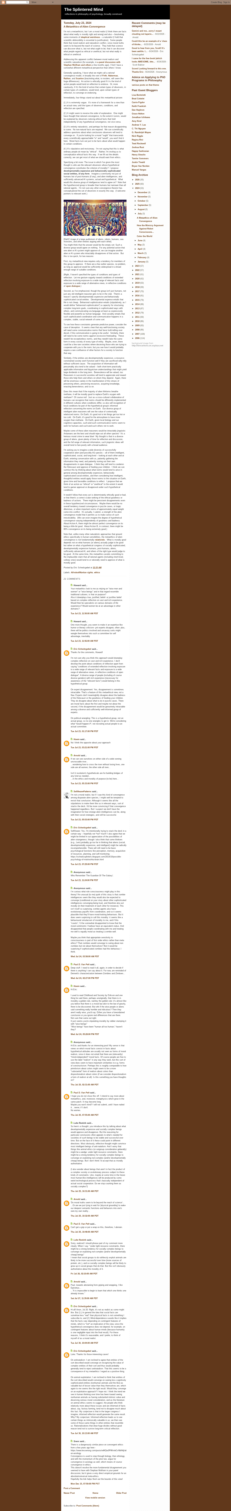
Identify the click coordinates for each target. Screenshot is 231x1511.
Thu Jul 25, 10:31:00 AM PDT (85, 1191)
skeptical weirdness (90, 37)
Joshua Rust (138, 147)
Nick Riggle (137, 136)
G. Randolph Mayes (141, 132)
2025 (137, 184)
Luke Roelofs (80, 1240)
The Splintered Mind (83, 9)
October (142, 201)
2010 (137, 321)
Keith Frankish (139, 106)
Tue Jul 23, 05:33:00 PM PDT (84, 783)
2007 (137, 334)
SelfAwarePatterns (82, 791)
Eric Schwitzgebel (82, 649)
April (140, 249)
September (143, 205)
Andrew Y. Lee (139, 125)
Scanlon (80, 78)
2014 (137, 304)
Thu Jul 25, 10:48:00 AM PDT (85, 1232)
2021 (137, 274)
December (143, 192)
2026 (137, 179)
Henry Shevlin (139, 155)
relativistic (100, 540)
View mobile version (95, 1498)
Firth (104, 75)
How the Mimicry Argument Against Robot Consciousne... (150, 228)
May (140, 245)
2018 (137, 287)
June (140, 240)
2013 (137, 308)
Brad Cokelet (138, 98)
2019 (137, 283)
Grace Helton (138, 113)
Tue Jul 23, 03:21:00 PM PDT (84, 747)
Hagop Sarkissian (140, 151)
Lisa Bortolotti (139, 95)
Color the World (144, 236)
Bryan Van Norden (140, 166)
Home (95, 1493)
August (141, 209)
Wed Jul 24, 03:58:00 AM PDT (85, 956)
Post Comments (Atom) (87, 1506)
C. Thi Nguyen (139, 128)
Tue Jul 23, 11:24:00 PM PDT (84, 880)
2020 (137, 278)
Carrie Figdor (138, 102)
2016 (137, 295)
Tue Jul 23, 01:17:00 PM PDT (84, 731)
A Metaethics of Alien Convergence (84, 26)
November (143, 196)
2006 (137, 338)
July (140, 213)
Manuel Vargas (139, 170)
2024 (137, 188)
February (142, 257)
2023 (137, 266)
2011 (137, 317)
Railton (67, 78)
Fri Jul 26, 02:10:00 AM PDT (84, 1273)
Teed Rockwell (139, 143)
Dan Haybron (138, 110)
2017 (137, 291)
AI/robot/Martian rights (82, 572)
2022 (137, 270)
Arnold (77, 755)
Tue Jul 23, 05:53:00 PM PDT (84, 819)
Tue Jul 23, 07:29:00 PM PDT (84, 864)
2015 (137, 300)
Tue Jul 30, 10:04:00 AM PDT (84, 1343)
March (141, 253)
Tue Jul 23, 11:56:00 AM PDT (84, 641)
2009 (137, 325)
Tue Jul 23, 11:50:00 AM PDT (84, 613)
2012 (137, 313)
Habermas (113, 75)
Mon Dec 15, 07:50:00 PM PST (85, 1484)
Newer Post (69, 1493)
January (142, 262)
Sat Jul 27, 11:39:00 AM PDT (84, 1298)
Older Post (121, 1493)
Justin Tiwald (138, 162)
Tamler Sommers (140, 158)
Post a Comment (72, 1488)
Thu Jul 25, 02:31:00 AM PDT (85, 1084)
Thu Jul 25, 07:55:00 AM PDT (85, 1115)
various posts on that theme (145, 85)
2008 (137, 330)
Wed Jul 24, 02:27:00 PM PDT (85, 978)
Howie (77, 739)
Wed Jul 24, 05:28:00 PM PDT (85, 1034)
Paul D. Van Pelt (81, 964)
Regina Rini (137, 140)
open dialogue (73, 286)
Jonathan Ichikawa (141, 117)
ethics (97, 572)
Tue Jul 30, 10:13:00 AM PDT (84, 1433)
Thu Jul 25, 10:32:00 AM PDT (85, 1216)
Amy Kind (136, 121)
